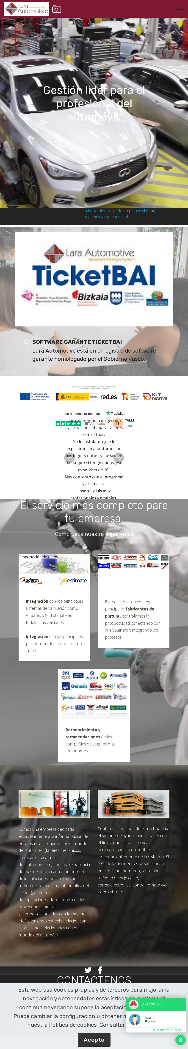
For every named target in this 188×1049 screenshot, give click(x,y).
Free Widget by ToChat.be (166, 1030)
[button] (69, 458)
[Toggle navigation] (180, 8)
